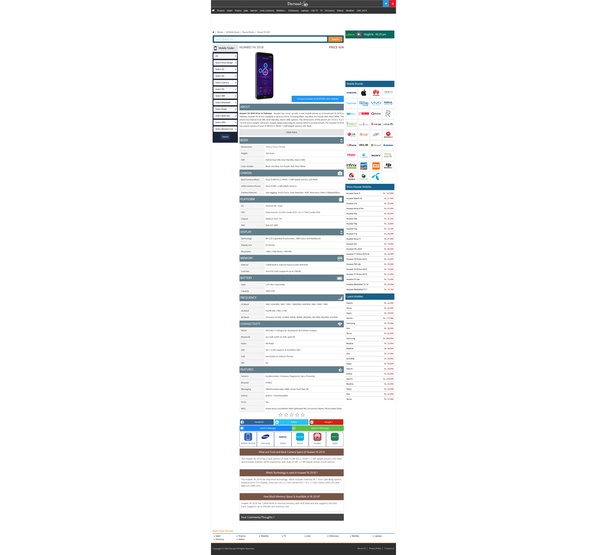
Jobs (246, 10)
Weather (350, 10)
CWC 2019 (362, 10)
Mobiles (280, 10)
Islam (230, 10)
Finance (221, 10)
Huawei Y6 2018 (263, 32)
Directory (329, 10)
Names (253, 10)
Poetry (238, 10)
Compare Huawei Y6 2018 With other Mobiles (318, 99)
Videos (340, 10)
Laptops (305, 10)
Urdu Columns (267, 10)
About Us (361, 548)
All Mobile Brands (232, 32)
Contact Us (389, 548)
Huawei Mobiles (248, 32)
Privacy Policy (375, 548)
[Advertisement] (303, 22)
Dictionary (293, 10)
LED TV (314, 10)
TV (321, 10)
